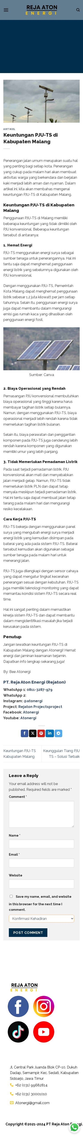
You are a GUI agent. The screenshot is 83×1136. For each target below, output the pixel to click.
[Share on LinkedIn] (50, 733)
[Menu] (6, 9)
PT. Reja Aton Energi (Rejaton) (34, 682)
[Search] (78, 10)
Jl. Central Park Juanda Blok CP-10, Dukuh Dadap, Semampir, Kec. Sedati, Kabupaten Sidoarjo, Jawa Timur (44, 1073)
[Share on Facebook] (24, 733)
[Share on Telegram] (58, 733)
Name (14, 835)
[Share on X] (33, 733)
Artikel (9, 129)
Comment (18, 797)
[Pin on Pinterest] (41, 733)
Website (15, 875)
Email (14, 854)
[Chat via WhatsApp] (74, 1127)
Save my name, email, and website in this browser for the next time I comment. (40, 903)
